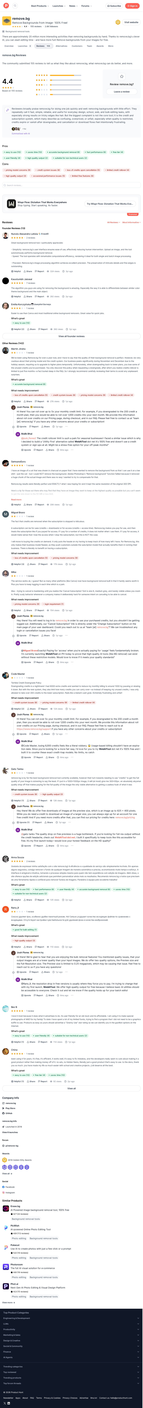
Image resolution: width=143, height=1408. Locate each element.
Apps (18, 1398)
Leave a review (122, 91)
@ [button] (22, 834)
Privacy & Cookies (52, 1398)
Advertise (84, 1398)
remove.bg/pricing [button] (125, 817)
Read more (16, 499)
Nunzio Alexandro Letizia (24, 233)
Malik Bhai (26, 433)
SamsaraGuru (18, 461)
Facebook (10, 1187)
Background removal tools (17, 31)
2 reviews (30, 238)
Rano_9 (15, 907)
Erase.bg (15, 1206)
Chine (14, 1049)
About (25, 1398)
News (72, 5)
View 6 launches (10, 1132)
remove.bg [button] (61, 620)
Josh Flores (23, 407)
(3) (19, 564)
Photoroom (17, 1264)
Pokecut (15, 1245)
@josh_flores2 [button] (28, 438)
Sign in (133, 5)
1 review (30, 308)
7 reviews (30, 283)
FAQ (32, 1398)
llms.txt (93, 1398)
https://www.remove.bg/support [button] (34, 729)
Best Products (39, 5)
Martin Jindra (18, 348)
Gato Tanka (17, 769)
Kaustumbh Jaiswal (21, 279)
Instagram (10, 1192)
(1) (19, 800)
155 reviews (36, 26)
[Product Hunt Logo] (6, 6)
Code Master (18, 673)
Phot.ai (14, 1284)
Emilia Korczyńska (21, 304)
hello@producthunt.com (121, 1398)
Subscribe (115, 5)
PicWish (15, 1225)
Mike (13, 572)
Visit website (131, 22)
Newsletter (8, 1398)
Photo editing (19, 1238)
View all (71, 1088)
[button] (110, 45)
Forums (85, 5)
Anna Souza (17, 857)
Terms (39, 1398)
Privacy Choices (70, 1398)
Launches (58, 5)
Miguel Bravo (18, 512)
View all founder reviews (72, 336)
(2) (19, 329)
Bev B (14, 1007)
